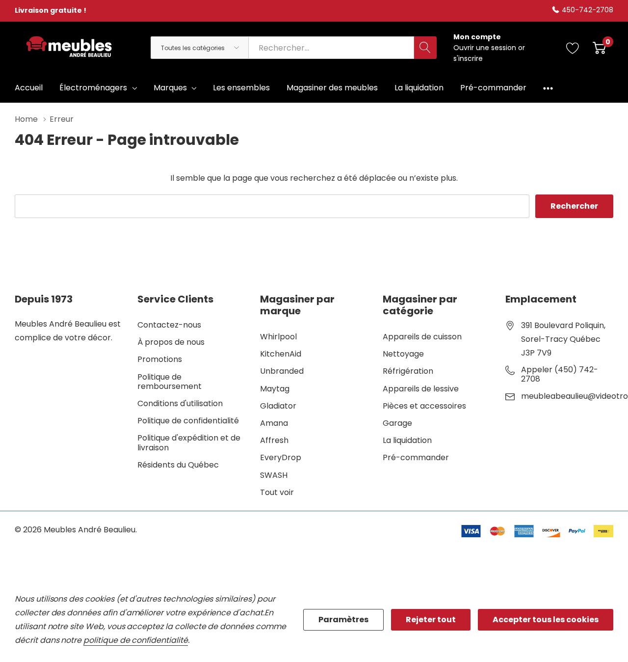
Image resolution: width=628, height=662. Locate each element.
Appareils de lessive (421, 388)
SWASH (274, 475)
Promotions (159, 359)
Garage (397, 423)
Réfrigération (408, 371)
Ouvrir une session (485, 48)
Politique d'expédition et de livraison (188, 442)
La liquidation (407, 440)
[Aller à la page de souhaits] (572, 48)
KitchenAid (280, 354)
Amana (274, 423)
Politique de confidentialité (188, 420)
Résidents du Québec (178, 464)
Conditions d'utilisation (180, 403)
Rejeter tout (431, 619)
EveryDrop (280, 457)
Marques (170, 87)
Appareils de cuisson (422, 336)
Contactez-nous (169, 325)
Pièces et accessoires (424, 406)
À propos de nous (171, 342)
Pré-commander (416, 457)
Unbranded (282, 371)
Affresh (274, 440)
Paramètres (343, 619)
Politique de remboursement (169, 381)
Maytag (274, 388)
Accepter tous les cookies (546, 619)
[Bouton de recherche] (425, 47)
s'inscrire (468, 58)
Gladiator (278, 406)
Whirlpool (278, 336)
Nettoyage (403, 354)
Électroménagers (93, 87)
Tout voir (277, 492)
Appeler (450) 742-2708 (559, 374)
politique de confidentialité (135, 640)
